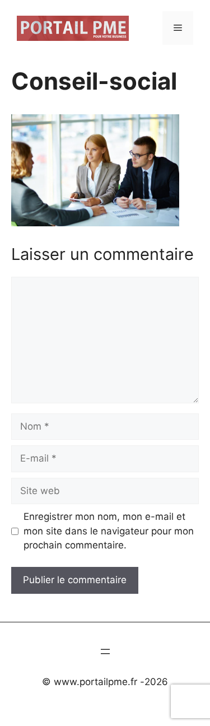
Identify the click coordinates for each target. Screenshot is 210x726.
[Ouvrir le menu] (105, 651)
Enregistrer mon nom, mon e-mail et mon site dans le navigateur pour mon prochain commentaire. (109, 531)
